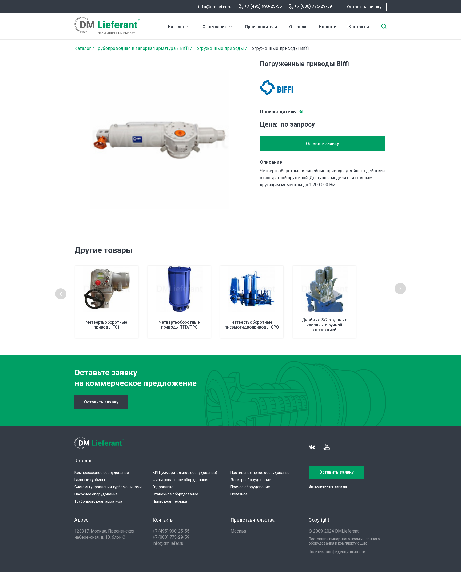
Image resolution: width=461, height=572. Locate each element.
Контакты (359, 26)
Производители (261, 26)
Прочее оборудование (250, 487)
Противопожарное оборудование (260, 472)
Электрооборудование (250, 480)
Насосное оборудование (96, 494)
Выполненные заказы (328, 486)
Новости (327, 26)
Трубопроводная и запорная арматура (136, 48)
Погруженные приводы (218, 48)
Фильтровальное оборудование (181, 480)
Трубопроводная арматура (98, 501)
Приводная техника (170, 501)
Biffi (184, 48)
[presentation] (60, 293)
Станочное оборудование (175, 494)
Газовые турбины (89, 480)
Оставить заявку (364, 6)
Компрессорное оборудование (101, 472)
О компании (214, 26)
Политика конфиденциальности (337, 552)
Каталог (176, 26)
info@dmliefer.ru (215, 6)
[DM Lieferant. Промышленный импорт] (107, 32)
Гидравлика (163, 487)
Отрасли (297, 26)
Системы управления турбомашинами (108, 487)
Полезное (239, 494)
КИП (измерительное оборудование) (185, 472)
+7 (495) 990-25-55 (263, 6)
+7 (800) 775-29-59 (313, 6)
